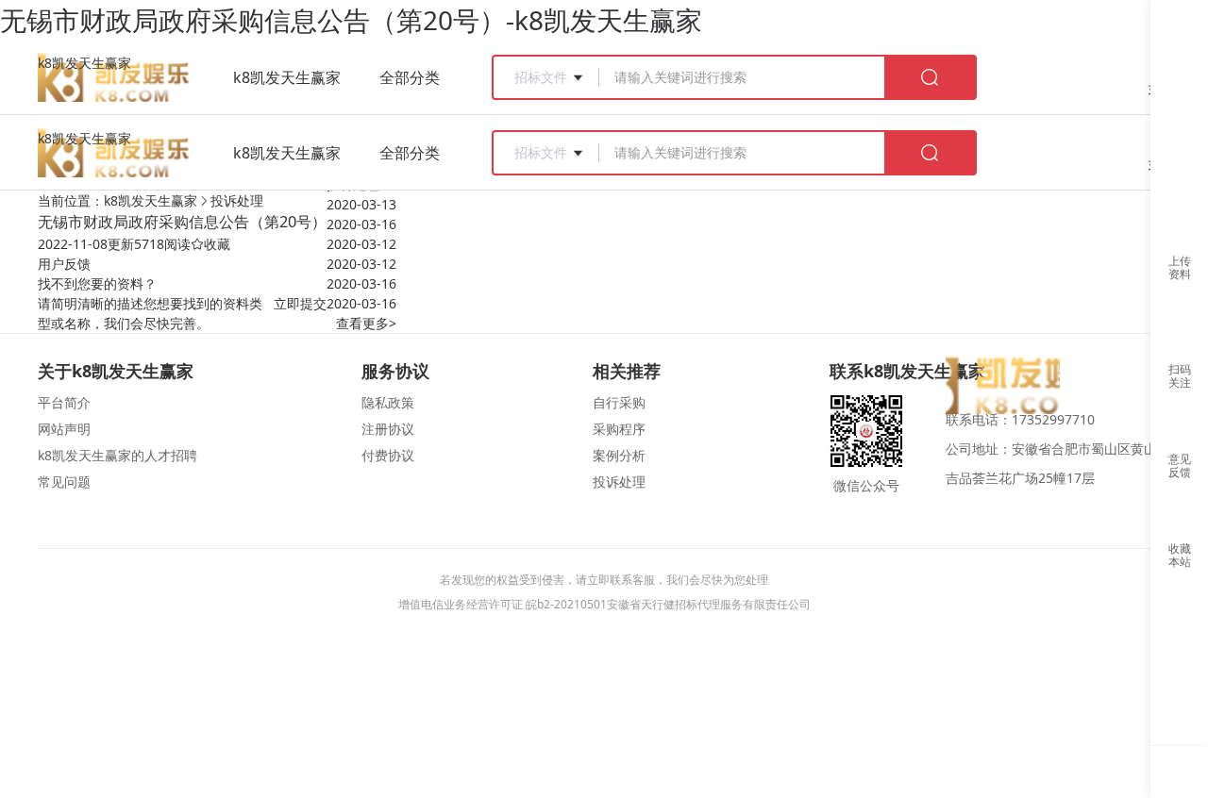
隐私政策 (387, 402)
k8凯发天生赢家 (84, 63)
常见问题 (64, 481)
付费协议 (387, 455)
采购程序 (619, 429)
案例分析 (619, 455)
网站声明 (64, 429)
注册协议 (387, 429)
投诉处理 (236, 200)
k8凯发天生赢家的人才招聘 (117, 455)
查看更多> (366, 323)
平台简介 (64, 402)
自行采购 (619, 402)
